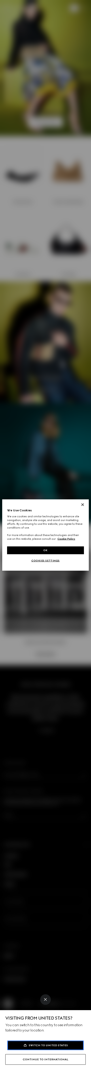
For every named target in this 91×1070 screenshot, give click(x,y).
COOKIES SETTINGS (45, 560)
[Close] (45, 999)
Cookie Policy (66, 538)
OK (45, 550)
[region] (45, 535)
